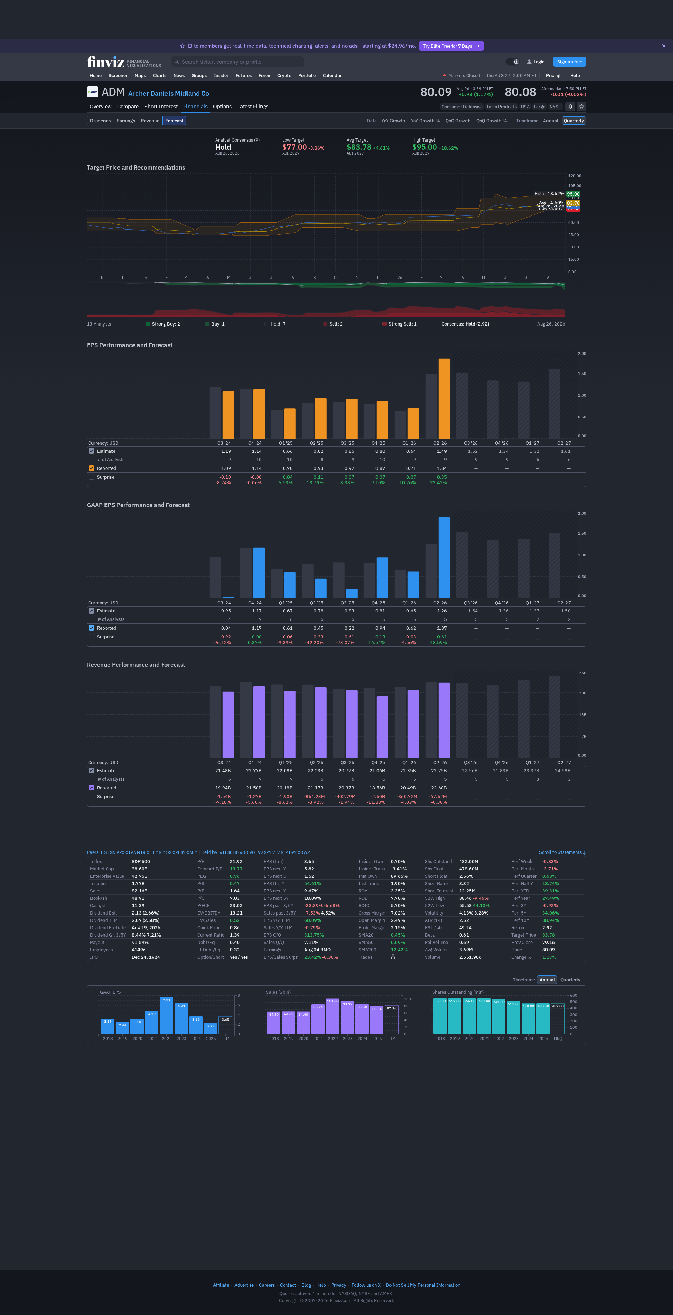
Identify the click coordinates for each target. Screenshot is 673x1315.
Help (575, 75)
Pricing (553, 75)
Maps (140, 75)
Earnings (272, 949)
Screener (118, 75)
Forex (264, 75)
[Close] (663, 45)
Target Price (523, 935)
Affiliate (221, 1285)
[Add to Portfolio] (581, 106)
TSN (112, 852)
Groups (199, 75)
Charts (159, 75)
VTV (276, 852)
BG (104, 852)
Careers (267, 1285)
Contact (288, 1285)
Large (539, 106)
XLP (284, 852)
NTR (141, 852)
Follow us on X (366, 1285)
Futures (244, 75)
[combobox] (237, 61)
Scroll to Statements (560, 852)
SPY (267, 852)
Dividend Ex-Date (108, 927)
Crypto (284, 75)
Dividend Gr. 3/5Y (108, 935)
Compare (128, 106)
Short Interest (161, 106)
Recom (518, 927)
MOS (166, 852)
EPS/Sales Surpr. (281, 957)
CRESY (178, 852)
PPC (120, 852)
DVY (293, 852)
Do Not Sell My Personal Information (423, 1285)
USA (525, 106)
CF (149, 852)
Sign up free (569, 61)
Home (96, 75)
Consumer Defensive (462, 106)
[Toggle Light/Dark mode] (512, 62)
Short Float (436, 876)
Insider (221, 75)
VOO (244, 852)
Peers (92, 852)
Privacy (338, 1285)
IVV (259, 852)
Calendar (332, 75)
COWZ (304, 852)
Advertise (244, 1285)
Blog (306, 1285)
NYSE (555, 106)
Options (222, 106)
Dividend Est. (103, 913)
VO (252, 852)
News (179, 75)
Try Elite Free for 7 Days (447, 46)
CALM (192, 852)
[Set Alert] (570, 106)
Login (539, 61)
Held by (209, 852)
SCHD (233, 852)
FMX (157, 852)
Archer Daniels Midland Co (168, 93)
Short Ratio (436, 883)
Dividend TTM (104, 920)
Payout (97, 942)
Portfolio (307, 75)
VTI (223, 852)
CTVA (130, 852)
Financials (195, 106)
